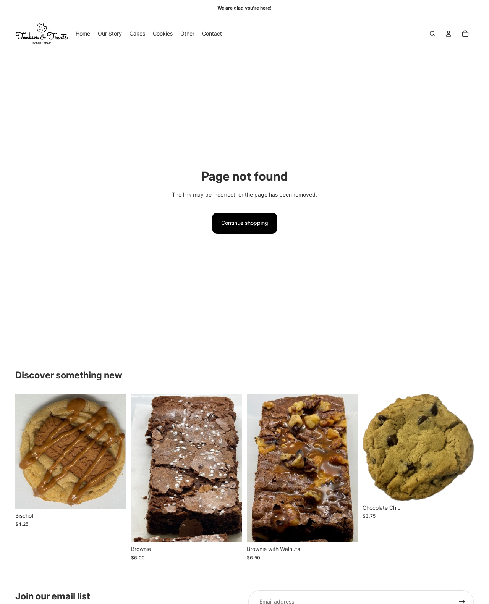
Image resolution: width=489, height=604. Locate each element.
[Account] (448, 33)
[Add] (114, 497)
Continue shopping (244, 223)
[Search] (432, 33)
